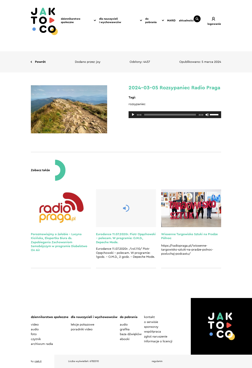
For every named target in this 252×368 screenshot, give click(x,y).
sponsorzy (151, 326)
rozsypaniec (137, 104)
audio (35, 329)
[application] (175, 114)
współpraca (152, 331)
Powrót (40, 61)
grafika (125, 329)
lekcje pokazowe (82, 324)
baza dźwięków (131, 334)
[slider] (214, 114)
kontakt (149, 317)
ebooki (124, 339)
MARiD (171, 20)
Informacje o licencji (158, 341)
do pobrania (151, 20)
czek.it (37, 361)
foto (34, 334)
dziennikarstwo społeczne (70, 20)
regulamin (157, 361)
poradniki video (82, 329)
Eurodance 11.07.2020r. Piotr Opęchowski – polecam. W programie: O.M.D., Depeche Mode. (126, 238)
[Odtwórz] (133, 114)
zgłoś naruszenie (155, 336)
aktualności (186, 20)
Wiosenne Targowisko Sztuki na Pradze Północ (189, 236)
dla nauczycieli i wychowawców (110, 20)
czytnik (36, 339)
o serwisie (151, 321)
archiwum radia (42, 343)
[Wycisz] (207, 114)
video (35, 324)
